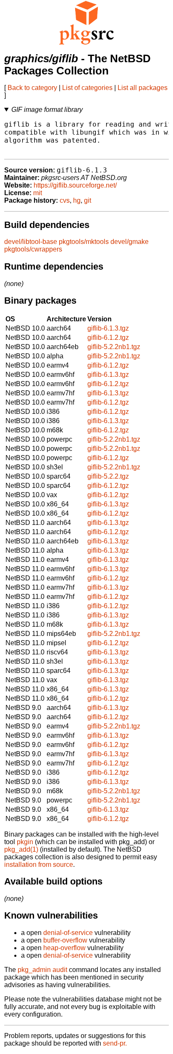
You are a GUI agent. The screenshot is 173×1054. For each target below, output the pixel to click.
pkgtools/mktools (84, 241)
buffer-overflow (65, 940)
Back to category (32, 87)
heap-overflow (64, 947)
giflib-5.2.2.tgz (108, 476)
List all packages (143, 87)
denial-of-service (68, 932)
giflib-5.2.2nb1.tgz (113, 346)
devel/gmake (129, 241)
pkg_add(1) (21, 849)
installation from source (38, 864)
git (87, 200)
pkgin (25, 841)
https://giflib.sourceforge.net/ (75, 185)
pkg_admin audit (42, 969)
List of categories (87, 87)
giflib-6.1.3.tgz (108, 328)
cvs (65, 200)
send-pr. (115, 1043)
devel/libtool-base (30, 241)
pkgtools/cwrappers (33, 249)
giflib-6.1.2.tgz (108, 337)
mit (37, 192)
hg (77, 200)
